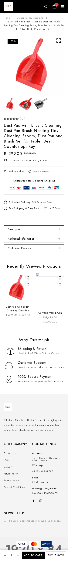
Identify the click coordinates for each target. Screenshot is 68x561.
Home (7, 18)
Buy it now (56, 555)
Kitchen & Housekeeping (29, 18)
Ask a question (41, 171)
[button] (58, 40)
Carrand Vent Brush (50, 313)
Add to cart (33, 555)
